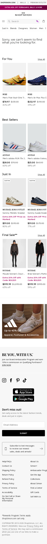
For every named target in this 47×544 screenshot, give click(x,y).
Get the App (35, 474)
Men (41, 28)
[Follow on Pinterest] (18, 381)
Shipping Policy (8, 470)
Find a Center (36, 488)
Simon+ (33, 466)
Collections (35, 479)
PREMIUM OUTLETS (38, 2)
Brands (13, 28)
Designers (23, 28)
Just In (5, 28)
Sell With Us (35, 496)
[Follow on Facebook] (11, 381)
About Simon (36, 483)
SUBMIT (23, 433)
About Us (34, 461)
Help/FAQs (6, 461)
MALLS (23, 2)
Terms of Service (9, 488)
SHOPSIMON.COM (8, 2)
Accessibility (7, 492)
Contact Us (7, 466)
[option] (15, 88)
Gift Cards (34, 492)
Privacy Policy (8, 483)
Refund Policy (8, 479)
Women (33, 28)
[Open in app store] (23, 394)
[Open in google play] (23, 401)
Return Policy (8, 474)
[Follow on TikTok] (25, 381)
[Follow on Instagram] (4, 381)
